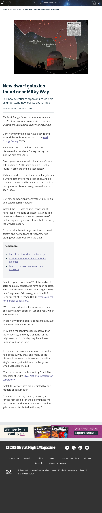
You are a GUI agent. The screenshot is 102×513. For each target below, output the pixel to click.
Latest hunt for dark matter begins (28, 254)
